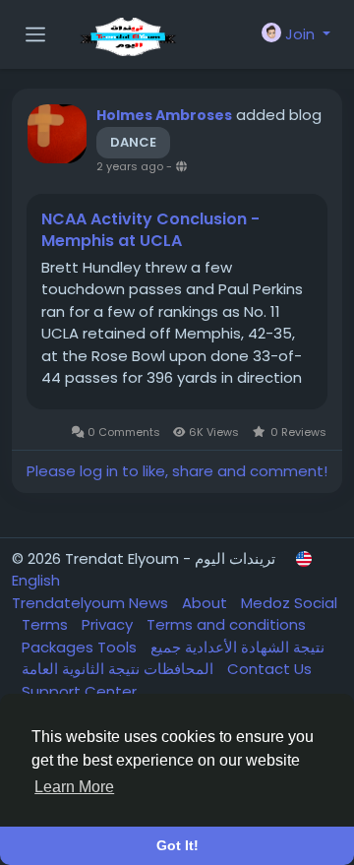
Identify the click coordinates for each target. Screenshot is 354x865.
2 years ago (129, 166)
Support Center (79, 691)
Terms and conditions (226, 624)
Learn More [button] (74, 786)
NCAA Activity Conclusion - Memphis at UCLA (150, 230)
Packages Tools (81, 647)
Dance (133, 142)
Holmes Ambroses (164, 115)
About (206, 602)
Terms (47, 624)
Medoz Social (289, 602)
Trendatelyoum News (92, 602)
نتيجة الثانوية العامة (119, 668)
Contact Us (269, 668)
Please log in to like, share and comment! (177, 471)
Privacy (109, 624)
